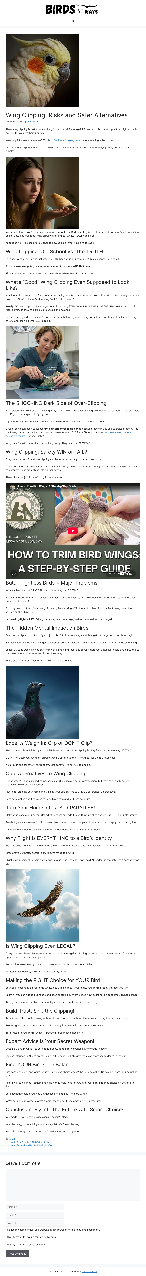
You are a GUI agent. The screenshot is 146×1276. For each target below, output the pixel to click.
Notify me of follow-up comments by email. (33, 1237)
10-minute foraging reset (66, 140)
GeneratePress (89, 1271)
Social (12, 1139)
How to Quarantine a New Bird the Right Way (30, 1145)
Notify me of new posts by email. (27, 1244)
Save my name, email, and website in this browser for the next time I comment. (54, 1229)
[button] (73, 21)
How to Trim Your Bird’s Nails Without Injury (30, 1142)
